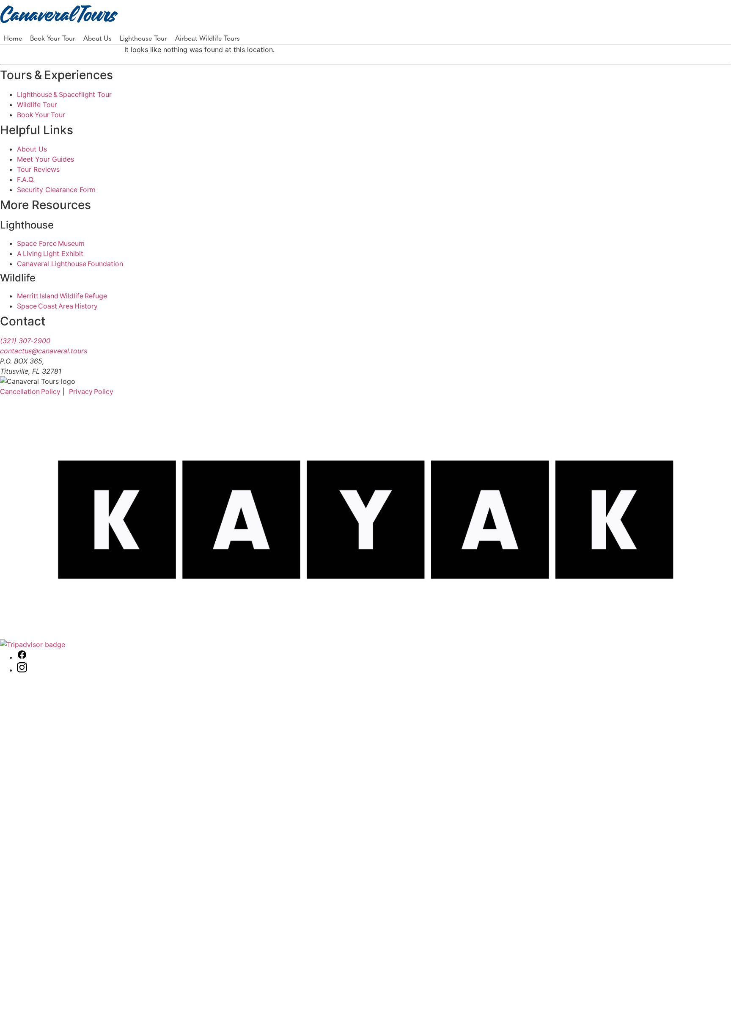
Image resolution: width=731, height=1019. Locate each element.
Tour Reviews (38, 169)
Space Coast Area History (57, 306)
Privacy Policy (91, 391)
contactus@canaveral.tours (43, 351)
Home (13, 37)
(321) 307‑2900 (25, 340)
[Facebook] (22, 657)
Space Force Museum (51, 243)
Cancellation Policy (30, 391)
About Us (97, 37)
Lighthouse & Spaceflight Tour (64, 94)
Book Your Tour (52, 37)
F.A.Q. (26, 179)
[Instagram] (22, 670)
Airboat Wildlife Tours (207, 37)
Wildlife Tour (37, 104)
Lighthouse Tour (143, 37)
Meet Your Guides (45, 159)
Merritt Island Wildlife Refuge (62, 296)
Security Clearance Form (56, 189)
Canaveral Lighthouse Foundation (70, 263)
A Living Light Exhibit (50, 253)
